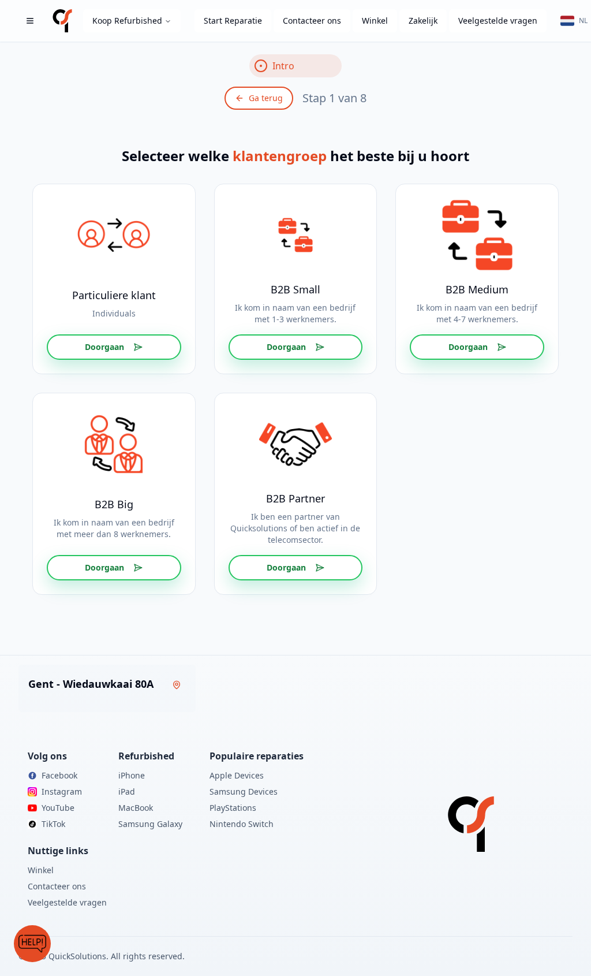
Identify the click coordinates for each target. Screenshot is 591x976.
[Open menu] (30, 20)
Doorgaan (104, 346)
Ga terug (266, 97)
